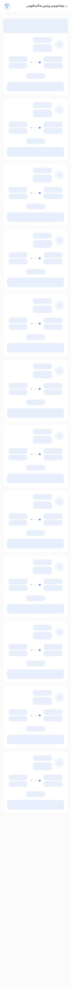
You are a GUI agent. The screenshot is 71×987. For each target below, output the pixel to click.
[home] (66, 6)
